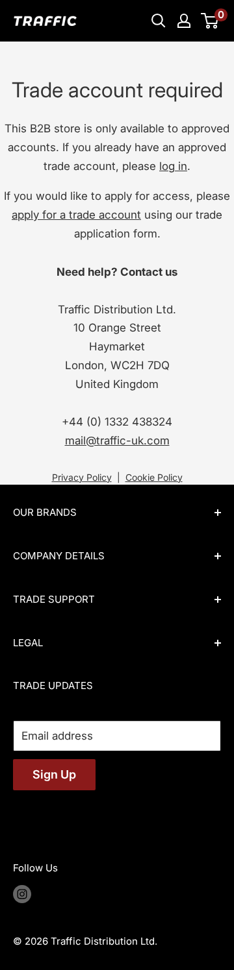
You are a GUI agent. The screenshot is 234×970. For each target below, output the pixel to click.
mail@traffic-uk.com (117, 440)
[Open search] (158, 21)
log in (173, 166)
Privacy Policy (82, 477)
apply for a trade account (76, 214)
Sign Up (54, 774)
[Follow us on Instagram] (22, 894)
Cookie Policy (154, 477)
